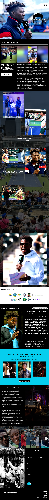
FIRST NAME (30, 457)
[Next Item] (46, 438)
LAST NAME (39, 457)
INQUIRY (29, 474)
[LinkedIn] (46, 5)
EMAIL (28, 468)
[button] (46, 61)
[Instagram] (44, 5)
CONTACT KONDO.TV (8, 496)
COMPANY (29, 463)
